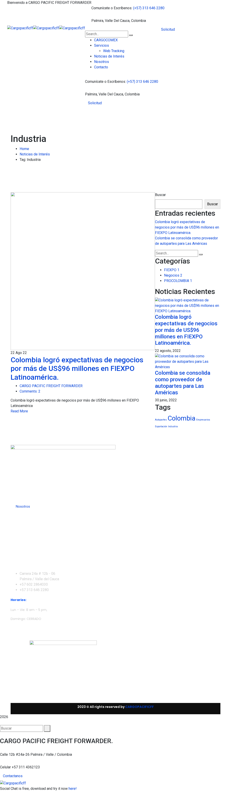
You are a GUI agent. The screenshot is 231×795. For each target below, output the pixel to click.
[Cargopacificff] (20, 28)
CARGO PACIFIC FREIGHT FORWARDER (51, 386)
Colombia (181, 418)
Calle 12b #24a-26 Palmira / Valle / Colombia (36, 754)
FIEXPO (171, 270)
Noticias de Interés (35, 154)
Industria (173, 426)
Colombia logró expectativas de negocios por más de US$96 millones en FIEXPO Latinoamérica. (77, 368)
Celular (5, 767)
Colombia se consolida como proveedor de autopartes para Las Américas (182, 382)
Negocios (173, 275)
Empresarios (203, 419)
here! (73, 788)
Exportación (161, 426)
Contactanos (13, 776)
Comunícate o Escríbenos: (111, 8)
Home (24, 149)
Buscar (160, 195)
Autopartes (161, 419)
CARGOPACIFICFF (139, 707)
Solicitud (95, 103)
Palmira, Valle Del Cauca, (110, 20)
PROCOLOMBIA (178, 281)
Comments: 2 (30, 391)
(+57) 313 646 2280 (148, 8)
